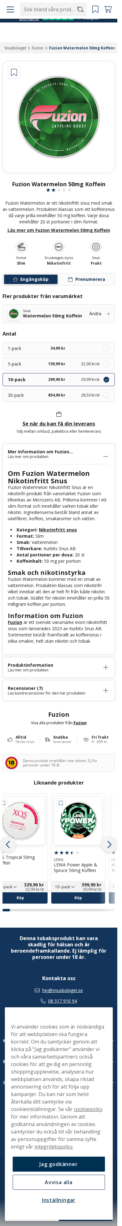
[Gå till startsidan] (40, 22)
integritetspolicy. (54, 1146)
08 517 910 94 (62, 1001)
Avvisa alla (59, 1182)
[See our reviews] (59, 37)
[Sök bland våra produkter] (81, 22)
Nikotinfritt (59, 263)
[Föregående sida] (8, 844)
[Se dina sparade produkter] (95, 22)
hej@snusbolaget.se (62, 990)
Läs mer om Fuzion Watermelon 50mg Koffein (59, 230)
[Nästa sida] (109, 844)
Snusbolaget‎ (15, 48)
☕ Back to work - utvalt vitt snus (56, 6)
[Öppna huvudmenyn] (9, 22)
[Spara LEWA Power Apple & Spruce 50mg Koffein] (61, 803)
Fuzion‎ (37, 48)
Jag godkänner (58, 1164)
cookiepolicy (88, 1109)
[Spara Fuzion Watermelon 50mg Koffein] (14, 72)
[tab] (6, 910)
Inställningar (58, 1200)
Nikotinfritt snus (58, 530)
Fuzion (15, 622)
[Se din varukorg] (108, 22)
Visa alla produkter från (59, 722)
